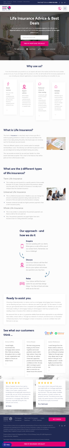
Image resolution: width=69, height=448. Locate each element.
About (5, 2)
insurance (14, 135)
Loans (42, 418)
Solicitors (27, 420)
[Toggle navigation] (65, 8)
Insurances (18, 420)
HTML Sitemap (37, 420)
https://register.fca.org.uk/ (15, 431)
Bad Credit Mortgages (31, 418)
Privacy (14, 2)
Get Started (57, 419)
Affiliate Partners (7, 3)
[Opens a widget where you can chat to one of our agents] (7, 445)
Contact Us (9, 2)
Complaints (19, 2)
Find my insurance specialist (34, 444)
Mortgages (18, 418)
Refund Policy (26, 2)
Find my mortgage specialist (34, 43)
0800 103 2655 (53, 2)
